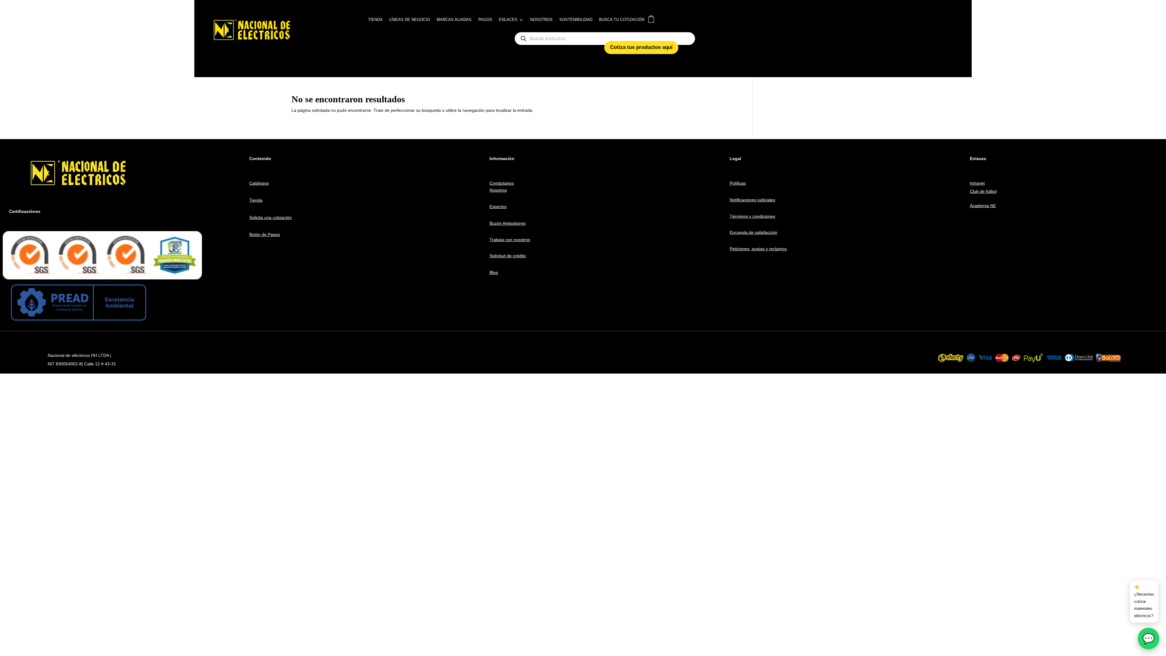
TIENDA (375, 20)
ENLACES (508, 20)
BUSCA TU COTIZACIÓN (621, 20)
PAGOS (485, 20)
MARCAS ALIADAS (454, 20)
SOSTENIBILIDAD (575, 20)
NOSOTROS (541, 20)
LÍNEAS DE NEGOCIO (409, 20)
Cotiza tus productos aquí (641, 47)
